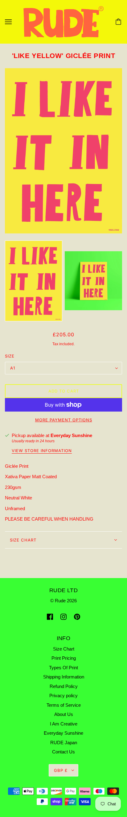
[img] (50, 616)
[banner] (63, 21)
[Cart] (119, 21)
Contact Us (63, 751)
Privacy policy (63, 695)
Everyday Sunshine (71, 435)
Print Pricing (63, 658)
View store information (42, 451)
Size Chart (23, 540)
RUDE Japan (63, 742)
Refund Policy (64, 686)
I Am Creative (63, 723)
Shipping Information (63, 676)
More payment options (63, 419)
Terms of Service (64, 705)
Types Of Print (63, 667)
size (9, 356)
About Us (63, 714)
